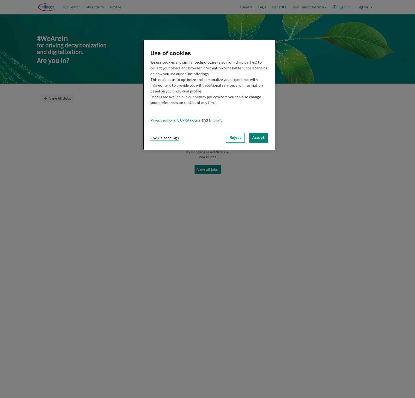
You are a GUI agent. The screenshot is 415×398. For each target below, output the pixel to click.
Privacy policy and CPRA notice (175, 120)
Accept (258, 137)
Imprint (215, 120)
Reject (235, 137)
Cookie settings (164, 138)
